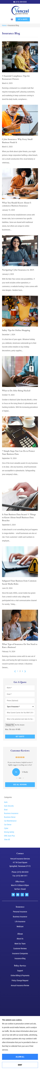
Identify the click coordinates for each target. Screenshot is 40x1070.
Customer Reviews (20, 948)
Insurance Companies (20, 953)
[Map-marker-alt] (13, 894)
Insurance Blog (20, 958)
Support (20, 971)
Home (4, 25)
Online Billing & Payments (20, 975)
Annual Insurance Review (20, 985)
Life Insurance (20, 921)
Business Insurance (20, 917)
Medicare (20, 926)
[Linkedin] (26, 894)
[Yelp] (22, 894)
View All (7, 839)
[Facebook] (17, 894)
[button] (12, 19)
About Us (20, 939)
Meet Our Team (20, 944)
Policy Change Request (20, 980)
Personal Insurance (20, 912)
